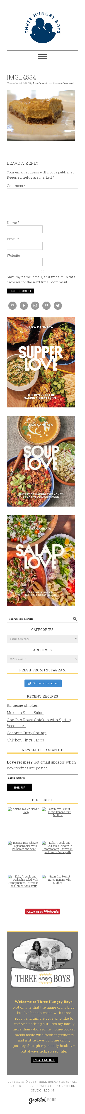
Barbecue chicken (23, 705)
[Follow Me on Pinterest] (42, 914)
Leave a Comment (63, 83)
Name (13, 223)
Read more (44, 1060)
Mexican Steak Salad (25, 712)
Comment (16, 186)
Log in (49, 1090)
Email (13, 239)
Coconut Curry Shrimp (26, 732)
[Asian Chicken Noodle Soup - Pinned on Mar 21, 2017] (24, 812)
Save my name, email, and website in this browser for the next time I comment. (41, 279)
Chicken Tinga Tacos (25, 740)
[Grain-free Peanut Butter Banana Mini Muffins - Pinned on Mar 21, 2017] (58, 814)
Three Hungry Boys (42, 27)
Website (13, 255)
